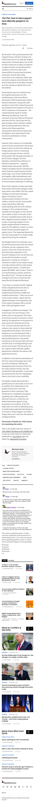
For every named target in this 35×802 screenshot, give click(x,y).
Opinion (4, 682)
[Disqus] (17, 508)
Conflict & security (9, 14)
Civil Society (7, 480)
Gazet (4, 799)
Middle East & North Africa (11, 471)
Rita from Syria (9, 39)
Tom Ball (14, 619)
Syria (24, 477)
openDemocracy (8, 568)
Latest (5, 560)
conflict (16, 480)
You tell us (20, 474)
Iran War (4, 652)
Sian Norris (6, 619)
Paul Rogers (7, 660)
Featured (11, 560)
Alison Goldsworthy (9, 593)
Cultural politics (8, 468)
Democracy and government (11, 477)
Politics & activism (9, 474)
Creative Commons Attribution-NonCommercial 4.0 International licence (16, 535)
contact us (23, 540)
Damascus (25, 480)
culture (29, 474)
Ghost (27, 798)
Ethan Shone (7, 582)
